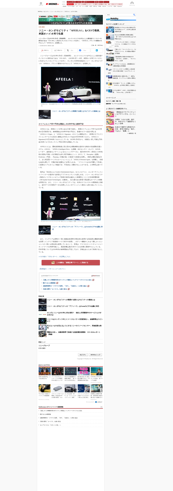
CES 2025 (42, 348)
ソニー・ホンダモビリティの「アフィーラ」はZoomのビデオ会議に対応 (73, 306)
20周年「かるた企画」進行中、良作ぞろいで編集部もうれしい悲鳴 (125, 121)
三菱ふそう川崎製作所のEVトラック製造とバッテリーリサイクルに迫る (61, 410)
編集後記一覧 (132, 133)
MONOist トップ (95, 354)
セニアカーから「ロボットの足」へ (50, 425)
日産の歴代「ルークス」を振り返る (50, 421)
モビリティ (46, 11)
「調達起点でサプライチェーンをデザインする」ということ (125, 114)
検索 (134, 14)
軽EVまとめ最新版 (45, 414)
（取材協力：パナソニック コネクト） (52, 269)
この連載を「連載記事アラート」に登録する (72, 262)
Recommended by (90, 402)
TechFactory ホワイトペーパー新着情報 (51, 407)
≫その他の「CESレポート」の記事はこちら (54, 256)
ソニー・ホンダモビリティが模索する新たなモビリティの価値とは (76, 111)
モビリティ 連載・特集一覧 (113, 101)
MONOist (40, 11)
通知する (59, 50)
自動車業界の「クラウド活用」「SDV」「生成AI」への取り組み (59, 418)
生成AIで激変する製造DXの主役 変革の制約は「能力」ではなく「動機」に (125, 129)
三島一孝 (94, 45)
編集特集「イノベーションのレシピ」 (116, 103)
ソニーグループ (44, 345)
